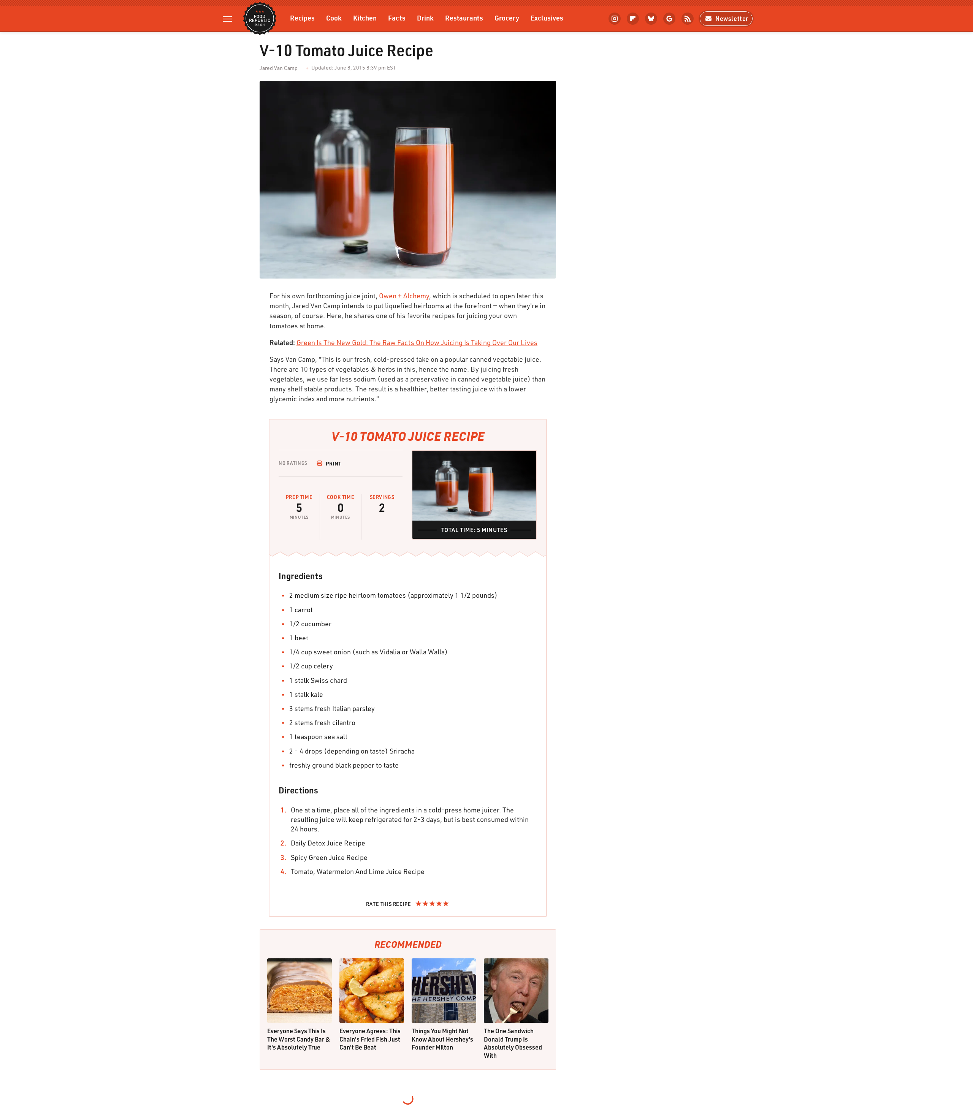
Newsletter (731, 18)
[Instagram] (615, 19)
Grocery (506, 17)
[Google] (669, 19)
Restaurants (464, 17)
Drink (425, 17)
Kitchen (365, 17)
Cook (334, 17)
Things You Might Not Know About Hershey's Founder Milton (442, 1039)
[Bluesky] (651, 19)
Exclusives (547, 17)
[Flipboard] (633, 19)
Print (334, 463)
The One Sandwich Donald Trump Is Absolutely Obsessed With (513, 1043)
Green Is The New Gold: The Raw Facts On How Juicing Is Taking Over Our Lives (416, 342)
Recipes (302, 17)
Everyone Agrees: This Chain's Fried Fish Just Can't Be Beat (370, 1039)
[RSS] (687, 19)
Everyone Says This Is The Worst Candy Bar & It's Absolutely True (298, 1039)
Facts (397, 17)
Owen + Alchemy (404, 295)
